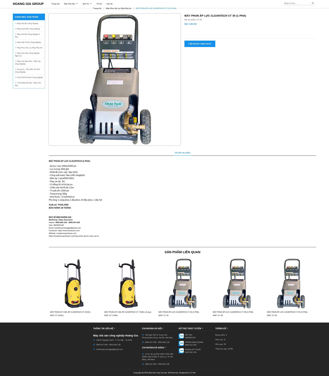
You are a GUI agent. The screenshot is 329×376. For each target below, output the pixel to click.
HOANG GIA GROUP (28, 4)
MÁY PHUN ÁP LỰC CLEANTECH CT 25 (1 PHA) (179, 312)
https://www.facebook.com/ (69, 231)
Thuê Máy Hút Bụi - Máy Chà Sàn (28, 84)
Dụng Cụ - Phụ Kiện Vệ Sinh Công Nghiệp (27, 70)
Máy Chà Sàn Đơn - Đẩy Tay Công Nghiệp (27, 62)
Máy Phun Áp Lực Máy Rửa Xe (29, 48)
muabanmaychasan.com (66, 233)
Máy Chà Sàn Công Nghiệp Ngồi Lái (27, 54)
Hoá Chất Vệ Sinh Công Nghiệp (30, 77)
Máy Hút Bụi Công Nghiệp (27, 23)
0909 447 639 (190, 345)
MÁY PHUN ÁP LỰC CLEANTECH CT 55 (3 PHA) (287, 312)
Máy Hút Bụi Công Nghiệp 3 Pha (27, 35)
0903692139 (190, 338)
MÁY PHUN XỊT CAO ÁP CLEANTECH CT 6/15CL (70, 312)
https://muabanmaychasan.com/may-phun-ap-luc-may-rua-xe (74, 236)
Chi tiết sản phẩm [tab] (182, 153)
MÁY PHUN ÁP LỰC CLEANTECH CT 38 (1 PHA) (233, 312)
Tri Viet (192, 373)
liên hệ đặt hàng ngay (200, 44)
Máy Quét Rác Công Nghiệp (28, 29)
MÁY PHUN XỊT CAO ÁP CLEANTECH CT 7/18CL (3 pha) (127, 312)
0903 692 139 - (191, 352)
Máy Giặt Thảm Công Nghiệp (29, 42)
